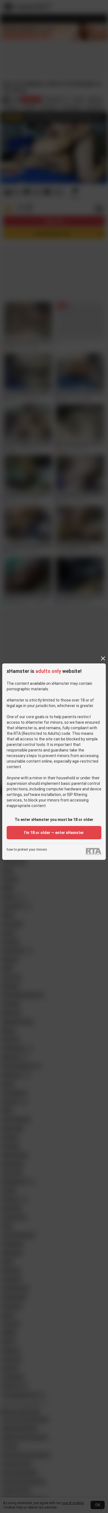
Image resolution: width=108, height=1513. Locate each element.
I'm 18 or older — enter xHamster (54, 832)
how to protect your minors (27, 850)
